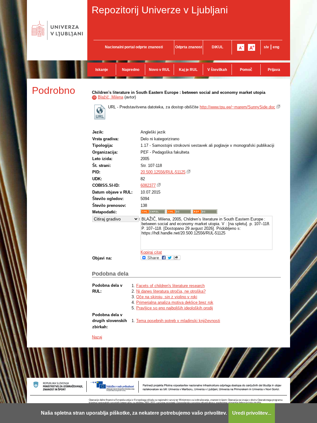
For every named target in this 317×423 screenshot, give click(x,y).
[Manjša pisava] (240, 47)
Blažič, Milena (110, 97)
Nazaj (97, 337)
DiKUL (217, 47)
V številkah (217, 70)
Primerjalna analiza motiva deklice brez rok (174, 302)
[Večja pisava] (251, 47)
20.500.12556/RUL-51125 (163, 172)
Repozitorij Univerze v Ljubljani (160, 9)
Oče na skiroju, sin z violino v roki (166, 296)
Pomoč (246, 70)
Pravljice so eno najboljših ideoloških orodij (174, 308)
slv (266, 47)
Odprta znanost (188, 47)
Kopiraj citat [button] (151, 252)
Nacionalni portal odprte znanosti (134, 47)
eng (276, 47)
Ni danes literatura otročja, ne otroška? (171, 291)
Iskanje (101, 70)
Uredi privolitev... (251, 413)
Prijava (274, 70)
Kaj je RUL (188, 70)
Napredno (130, 70)
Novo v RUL (159, 70)
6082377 (148, 185)
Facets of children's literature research (170, 285)
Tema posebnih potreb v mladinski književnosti (178, 320)
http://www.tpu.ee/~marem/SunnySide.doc (237, 107)
